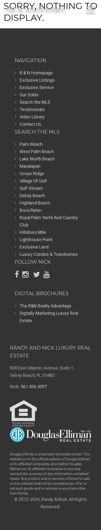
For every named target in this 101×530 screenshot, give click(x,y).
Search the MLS (35, 102)
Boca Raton (31, 210)
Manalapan (30, 166)
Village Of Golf (33, 180)
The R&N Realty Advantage (45, 305)
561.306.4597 (34, 386)
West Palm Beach (37, 151)
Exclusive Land (34, 246)
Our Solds (29, 94)
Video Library (32, 116)
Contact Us (30, 124)
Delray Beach (32, 195)
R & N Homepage (36, 72)
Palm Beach (31, 144)
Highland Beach (35, 202)
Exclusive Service (37, 87)
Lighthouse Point (36, 239)
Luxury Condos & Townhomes (49, 254)
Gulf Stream (31, 188)
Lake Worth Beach (37, 158)
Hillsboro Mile (33, 232)
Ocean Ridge (32, 173)
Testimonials (32, 109)
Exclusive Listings (37, 80)
